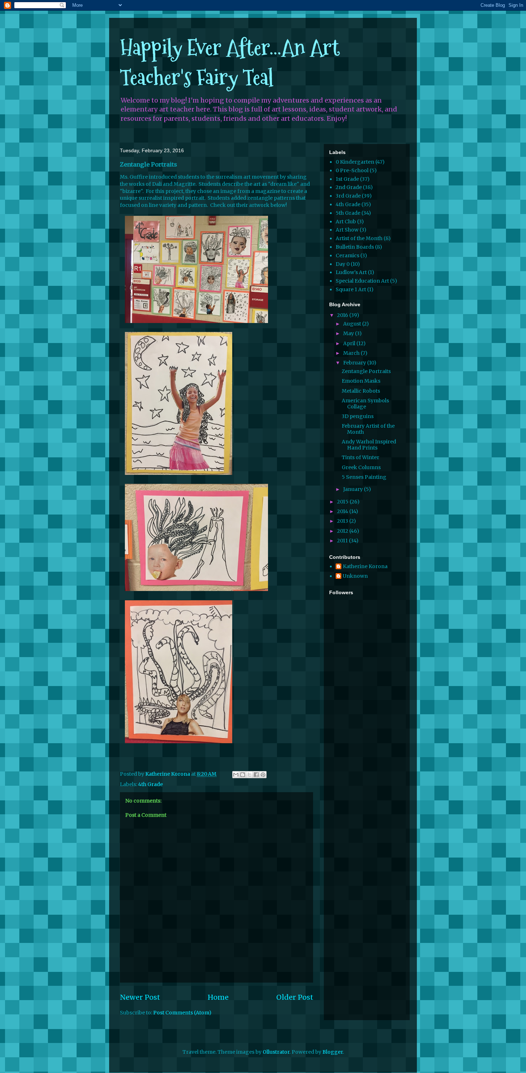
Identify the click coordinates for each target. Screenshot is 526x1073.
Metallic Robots (361, 391)
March (352, 353)
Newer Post (140, 997)
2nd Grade (349, 187)
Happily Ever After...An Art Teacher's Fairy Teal (230, 62)
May (349, 333)
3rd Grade (348, 196)
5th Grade (348, 213)
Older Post (294, 997)
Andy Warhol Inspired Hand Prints (369, 444)
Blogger (332, 1052)
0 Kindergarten (355, 162)
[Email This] (235, 774)
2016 (343, 315)
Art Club (346, 221)
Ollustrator (276, 1052)
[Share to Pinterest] (263, 774)
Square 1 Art (351, 289)
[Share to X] (249, 774)
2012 (343, 531)
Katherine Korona (365, 566)
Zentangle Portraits (366, 371)
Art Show (347, 230)
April (349, 343)
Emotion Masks (361, 381)
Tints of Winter (360, 457)
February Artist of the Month (368, 429)
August (352, 324)
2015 (343, 501)
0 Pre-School (352, 170)
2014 (343, 511)
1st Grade (347, 179)
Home (218, 997)
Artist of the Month (359, 238)
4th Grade (150, 784)
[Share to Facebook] (256, 774)
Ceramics (347, 255)
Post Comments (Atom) (182, 1012)
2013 (343, 521)
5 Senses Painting (364, 477)
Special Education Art (362, 281)
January (353, 489)
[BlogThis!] (242, 774)
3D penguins (358, 416)
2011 (343, 540)
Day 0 (343, 264)
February (355, 362)
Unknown (355, 576)
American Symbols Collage (365, 403)
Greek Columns (361, 467)
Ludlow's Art (351, 272)
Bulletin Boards (355, 247)
